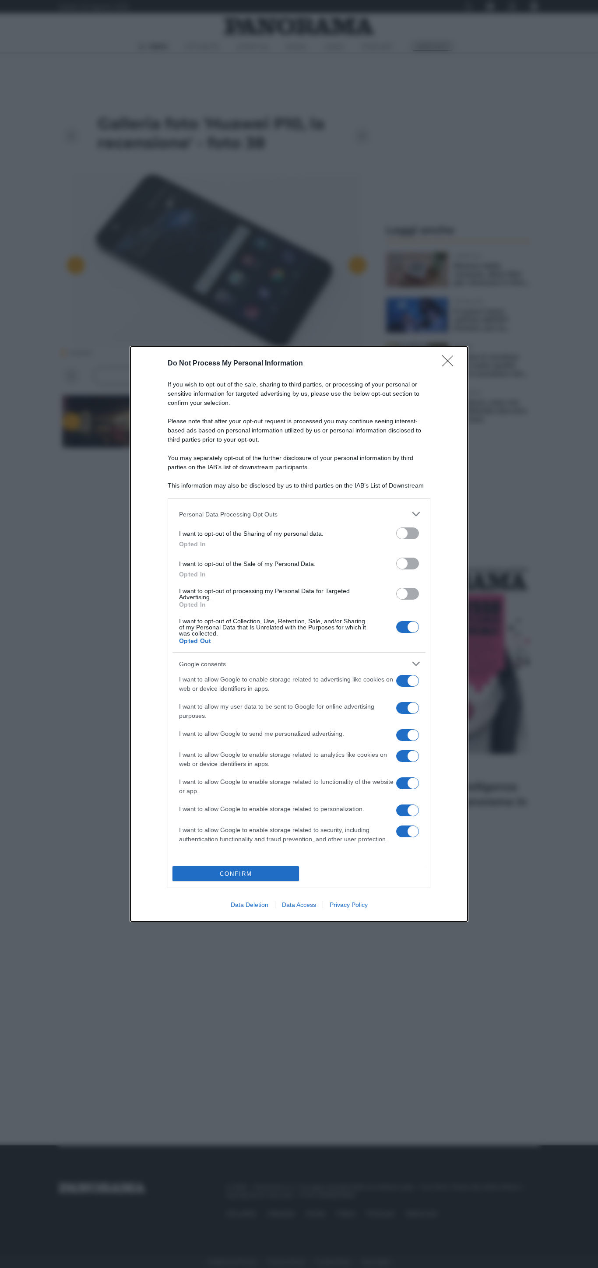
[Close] (450, 363)
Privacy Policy (349, 904)
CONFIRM (236, 874)
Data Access (299, 904)
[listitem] (299, 514)
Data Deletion (249, 904)
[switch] (407, 533)
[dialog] (299, 634)
